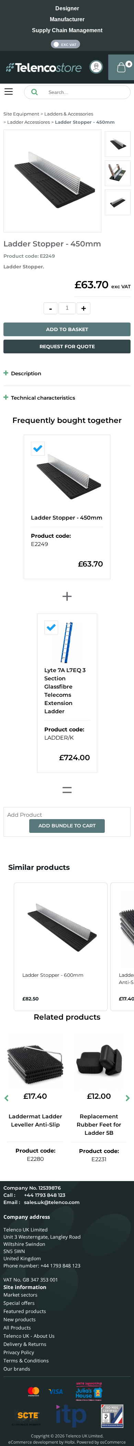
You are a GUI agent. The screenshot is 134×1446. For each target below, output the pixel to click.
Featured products (24, 1311)
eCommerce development (33, 1442)
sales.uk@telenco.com (52, 1202)
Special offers (19, 1303)
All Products (17, 1327)
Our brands (16, 1368)
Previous (6, 1099)
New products (19, 1319)
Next (127, 1099)
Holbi (70, 1442)
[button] (7, 946)
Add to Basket (67, 329)
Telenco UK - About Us (29, 1336)
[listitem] (61, 947)
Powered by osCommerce (101, 1442)
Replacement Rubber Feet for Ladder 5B (99, 1124)
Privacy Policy (18, 1352)
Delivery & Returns (24, 1344)
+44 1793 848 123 (44, 1195)
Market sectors (20, 1294)
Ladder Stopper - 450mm (66, 517)
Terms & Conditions (26, 1360)
